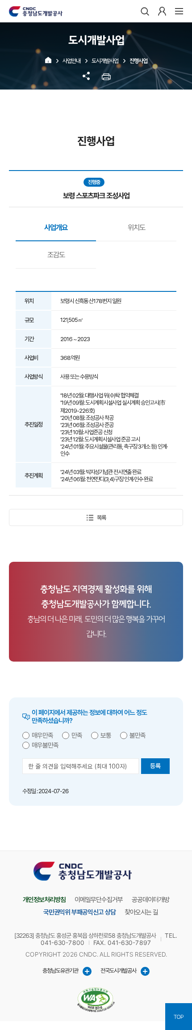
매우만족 (42, 735)
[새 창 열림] (96, 999)
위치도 (136, 227)
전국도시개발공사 (118, 970)
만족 (76, 735)
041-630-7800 (62, 942)
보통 (105, 735)
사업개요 (55, 227)
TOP (179, 1016)
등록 (155, 765)
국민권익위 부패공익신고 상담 (79, 912)
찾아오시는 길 (141, 912)
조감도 (55, 254)
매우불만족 (45, 745)
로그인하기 (162, 11)
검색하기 (145, 11)
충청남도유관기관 (60, 970)
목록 (100, 517)
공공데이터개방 (150, 900)
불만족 (137, 735)
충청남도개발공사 (36, 11)
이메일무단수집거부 (99, 900)
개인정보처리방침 (44, 900)
